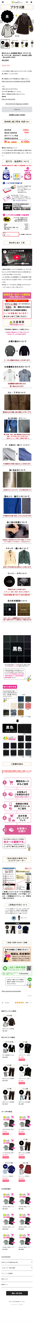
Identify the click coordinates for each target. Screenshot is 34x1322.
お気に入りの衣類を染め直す (9, 1262)
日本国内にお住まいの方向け (17, 115)
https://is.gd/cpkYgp (8, 99)
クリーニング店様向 (7, 1273)
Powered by (15, 1304)
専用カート (4, 1284)
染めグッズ (4, 1279)
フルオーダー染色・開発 (8, 1268)
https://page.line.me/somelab (11, 991)
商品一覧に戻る (17, 1293)
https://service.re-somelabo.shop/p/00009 (16, 81)
